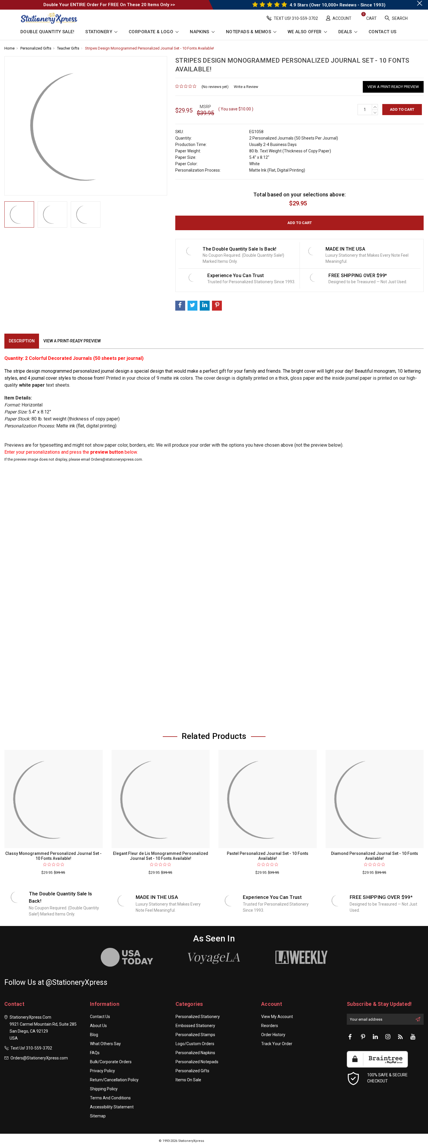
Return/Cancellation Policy (114, 1079)
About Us (98, 1025)
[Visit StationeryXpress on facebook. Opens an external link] (350, 1036)
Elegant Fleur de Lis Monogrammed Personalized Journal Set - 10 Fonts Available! (160, 856)
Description (22, 341)
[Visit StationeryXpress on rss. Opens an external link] (400, 1036)
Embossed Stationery (195, 1025)
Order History (273, 1034)
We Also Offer (305, 32)
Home (9, 48)
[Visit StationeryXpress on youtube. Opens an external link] (412, 1036)
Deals (345, 32)
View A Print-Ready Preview (393, 86)
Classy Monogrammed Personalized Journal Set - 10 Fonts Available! (53, 856)
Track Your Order (276, 1043)
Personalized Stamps (195, 1034)
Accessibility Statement (112, 1107)
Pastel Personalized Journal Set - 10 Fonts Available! (267, 856)
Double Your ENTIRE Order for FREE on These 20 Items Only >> (109, 4)
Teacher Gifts (68, 48)
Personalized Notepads (197, 1061)
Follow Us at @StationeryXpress (55, 982)
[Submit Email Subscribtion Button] (418, 1019)
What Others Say (105, 1043)
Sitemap (98, 1116)
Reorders (269, 1025)
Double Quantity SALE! (47, 32)
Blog (94, 1034)
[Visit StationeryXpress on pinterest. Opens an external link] (362, 1036)
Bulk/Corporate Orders (111, 1061)
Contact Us (383, 32)
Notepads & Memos (249, 32)
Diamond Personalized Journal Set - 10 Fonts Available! (374, 856)
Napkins (200, 32)
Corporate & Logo (151, 32)
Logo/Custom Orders (195, 1043)
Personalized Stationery (198, 1016)
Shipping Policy (104, 1089)
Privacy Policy (102, 1070)
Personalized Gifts (35, 48)
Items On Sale (188, 1079)
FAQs (95, 1052)
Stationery (99, 32)
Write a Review (246, 86)
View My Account (277, 1016)
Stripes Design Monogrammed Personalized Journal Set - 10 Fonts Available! (149, 48)
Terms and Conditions (110, 1098)
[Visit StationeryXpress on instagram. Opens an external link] (387, 1036)
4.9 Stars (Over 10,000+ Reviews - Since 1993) (337, 5)
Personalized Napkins (195, 1052)
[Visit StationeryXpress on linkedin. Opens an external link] (375, 1036)
